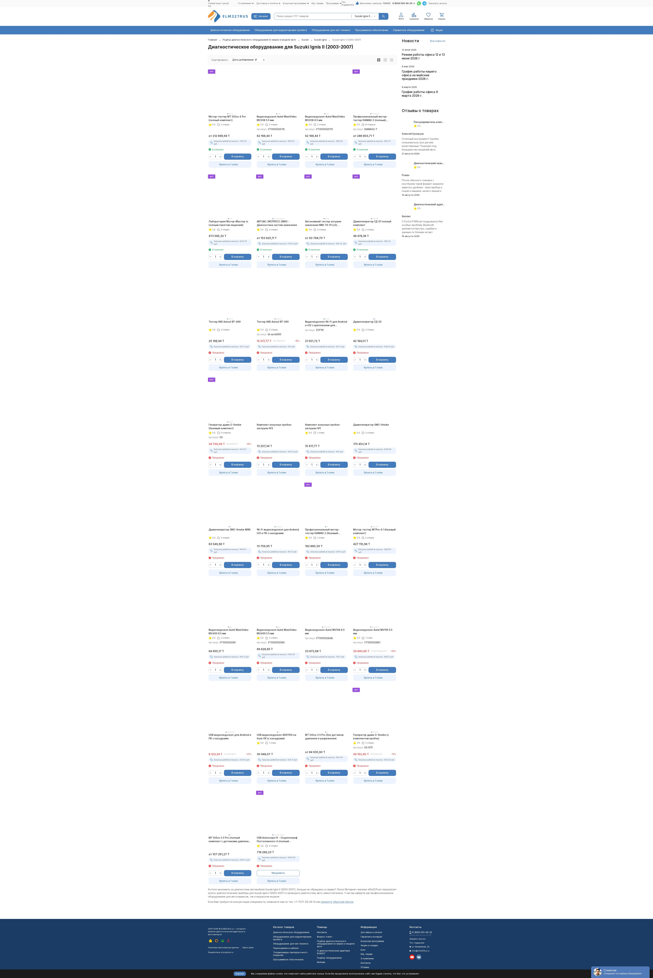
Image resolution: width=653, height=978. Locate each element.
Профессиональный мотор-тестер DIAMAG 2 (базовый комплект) (322, 531)
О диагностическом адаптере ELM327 (333, 952)
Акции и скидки (369, 945)
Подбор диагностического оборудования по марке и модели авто (259, 39)
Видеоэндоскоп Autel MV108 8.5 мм (325, 631)
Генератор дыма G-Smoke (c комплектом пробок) (371, 736)
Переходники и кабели (285, 948)
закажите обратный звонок (337, 901)
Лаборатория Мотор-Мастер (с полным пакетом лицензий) (228, 223)
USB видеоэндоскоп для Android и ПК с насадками (230, 736)
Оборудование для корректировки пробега (281, 30)
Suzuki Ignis (320, 39)
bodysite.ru (228, 952)
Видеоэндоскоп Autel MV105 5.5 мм (372, 631)
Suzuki (305, 39)
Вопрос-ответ (324, 936)
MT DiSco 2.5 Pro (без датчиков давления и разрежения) (324, 736)
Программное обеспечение (371, 30)
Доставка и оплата (371, 932)
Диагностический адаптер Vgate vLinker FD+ (442, 204)
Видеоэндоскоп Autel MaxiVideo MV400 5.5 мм (277, 631)
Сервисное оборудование (408, 30)
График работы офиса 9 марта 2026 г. (420, 93)
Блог (363, 949)
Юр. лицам (317, 3)
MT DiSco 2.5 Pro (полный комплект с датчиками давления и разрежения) (229, 839)
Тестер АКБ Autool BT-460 (225, 321)
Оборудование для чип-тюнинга (331, 30)
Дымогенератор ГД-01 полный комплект (372, 223)
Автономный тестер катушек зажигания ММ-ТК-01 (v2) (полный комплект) (323, 223)
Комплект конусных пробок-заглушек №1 (322, 426)
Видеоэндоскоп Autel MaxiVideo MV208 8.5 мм (325, 118)
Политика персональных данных (223, 947)
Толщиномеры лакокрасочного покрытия (290, 953)
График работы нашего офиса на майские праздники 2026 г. (419, 75)
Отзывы (365, 967)
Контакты (322, 932)
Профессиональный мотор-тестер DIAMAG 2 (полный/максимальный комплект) (370, 118)
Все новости (437, 40)
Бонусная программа (372, 941)
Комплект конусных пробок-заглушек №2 (274, 426)
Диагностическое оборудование (230, 30)
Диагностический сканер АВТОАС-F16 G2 (439, 163)
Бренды (321, 962)
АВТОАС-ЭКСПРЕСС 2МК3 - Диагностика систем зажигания (277, 223)
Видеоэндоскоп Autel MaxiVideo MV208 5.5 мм (277, 118)
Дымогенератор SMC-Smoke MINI (229, 529)
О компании (367, 958)
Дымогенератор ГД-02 (367, 321)
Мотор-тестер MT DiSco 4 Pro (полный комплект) (227, 118)
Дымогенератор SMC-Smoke (371, 424)
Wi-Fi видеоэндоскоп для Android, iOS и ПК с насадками (278, 531)
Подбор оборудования (329, 957)
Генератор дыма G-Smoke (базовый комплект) (225, 426)
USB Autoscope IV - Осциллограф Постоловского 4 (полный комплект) (277, 839)
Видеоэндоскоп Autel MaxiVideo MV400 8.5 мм (228, 631)
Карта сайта (248, 947)
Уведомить (278, 872)
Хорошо (239, 973)
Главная (212, 39)
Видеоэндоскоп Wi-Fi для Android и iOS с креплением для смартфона (326, 323)
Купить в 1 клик (228, 164)
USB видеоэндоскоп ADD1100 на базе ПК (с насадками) (276, 736)
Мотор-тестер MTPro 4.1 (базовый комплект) (374, 531)
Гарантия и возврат (371, 936)
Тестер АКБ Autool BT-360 (273, 321)
